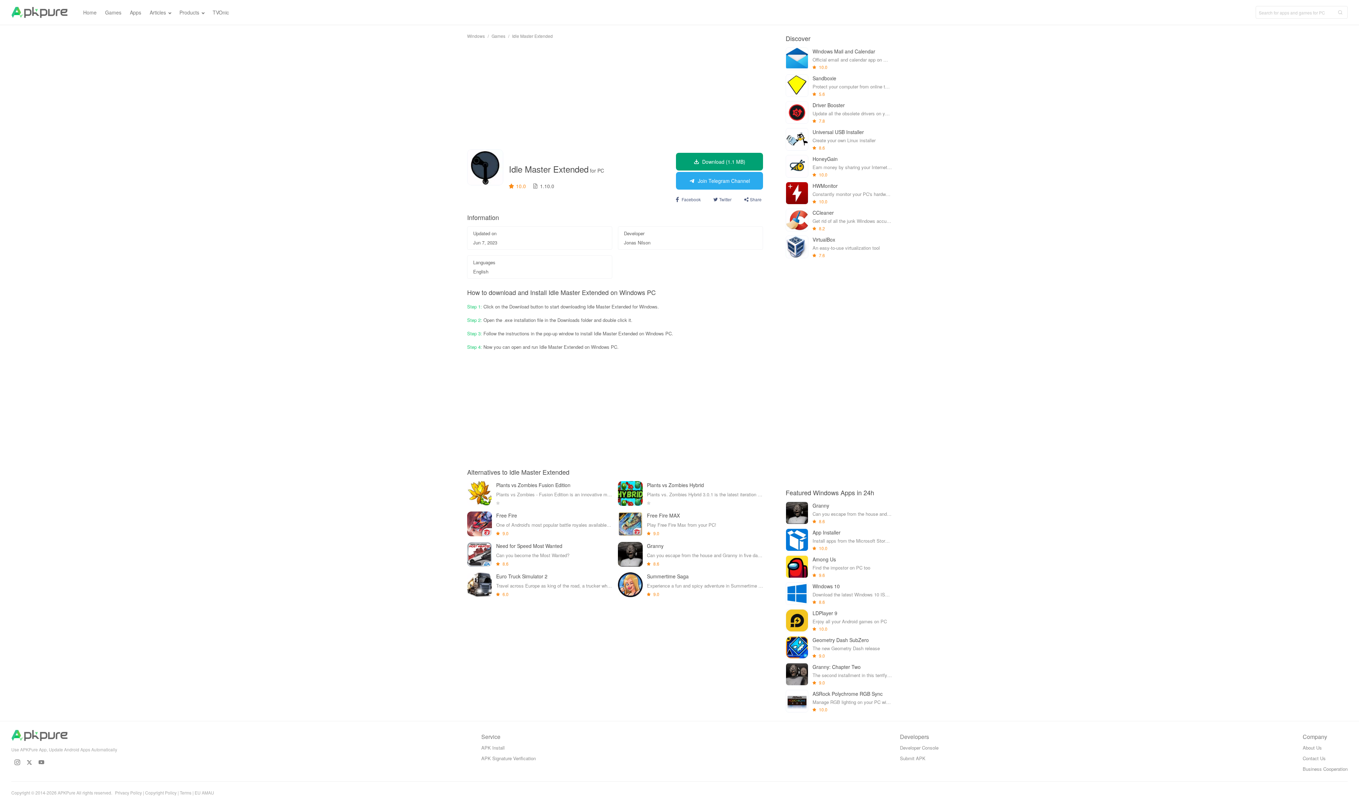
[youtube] (41, 762)
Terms (185, 793)
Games (498, 36)
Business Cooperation (1325, 769)
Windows (476, 36)
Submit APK (912, 758)
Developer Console (919, 747)
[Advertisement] (615, 94)
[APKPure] (39, 12)
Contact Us (1314, 758)
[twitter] (29, 762)
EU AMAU (204, 793)
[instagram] (17, 762)
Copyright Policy (161, 793)
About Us (1312, 747)
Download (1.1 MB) (723, 161)
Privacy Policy (128, 793)
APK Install (493, 747)
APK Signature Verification (508, 758)
